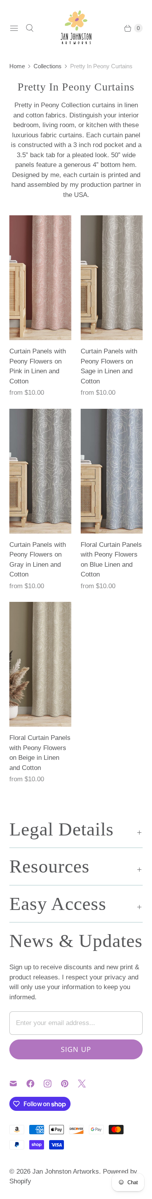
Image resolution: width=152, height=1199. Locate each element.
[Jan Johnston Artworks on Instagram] (52, 1083)
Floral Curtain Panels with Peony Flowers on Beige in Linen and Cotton (40, 753)
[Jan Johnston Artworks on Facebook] (35, 1083)
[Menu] (14, 28)
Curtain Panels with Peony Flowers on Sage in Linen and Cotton (109, 366)
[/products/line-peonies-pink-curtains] (40, 277)
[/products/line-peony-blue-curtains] (112, 471)
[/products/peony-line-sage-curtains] (112, 277)
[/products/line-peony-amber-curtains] (40, 664)
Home (17, 66)
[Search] (29, 28)
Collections (48, 66)
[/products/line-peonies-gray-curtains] (40, 471)
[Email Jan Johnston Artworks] (18, 1083)
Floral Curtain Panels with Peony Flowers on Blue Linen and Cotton (111, 559)
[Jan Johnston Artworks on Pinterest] (69, 1083)
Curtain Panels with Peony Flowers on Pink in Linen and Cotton (37, 366)
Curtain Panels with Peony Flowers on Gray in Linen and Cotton (37, 559)
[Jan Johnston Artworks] (76, 28)
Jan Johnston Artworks (65, 1171)
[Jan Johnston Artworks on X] (86, 1083)
